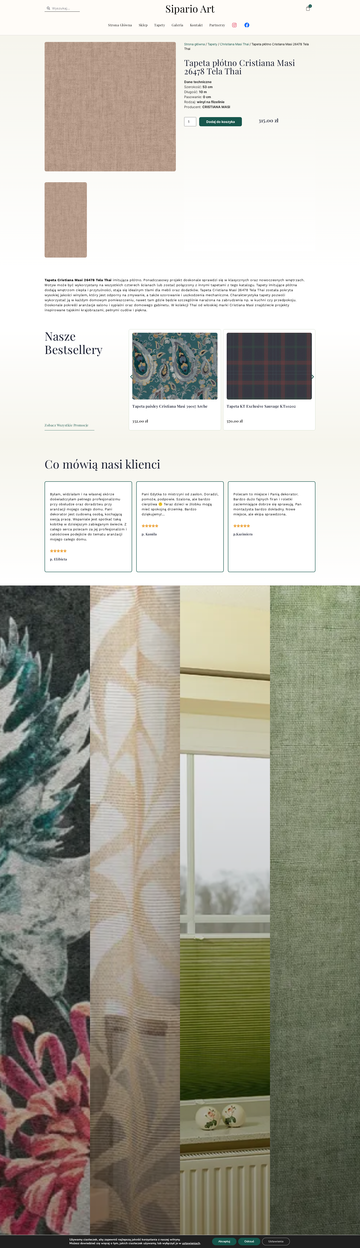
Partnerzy (217, 25)
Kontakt (196, 25)
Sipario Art (190, 8)
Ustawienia (276, 1241)
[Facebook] (247, 25)
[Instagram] (234, 25)
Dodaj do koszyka (220, 122)
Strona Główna (120, 25)
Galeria (177, 25)
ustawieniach (191, 1243)
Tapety (159, 25)
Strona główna (194, 44)
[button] (131, 376)
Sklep (143, 25)
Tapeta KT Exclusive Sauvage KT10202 (166, 406)
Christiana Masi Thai (234, 44)
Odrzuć (249, 1241)
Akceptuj (224, 1241)
